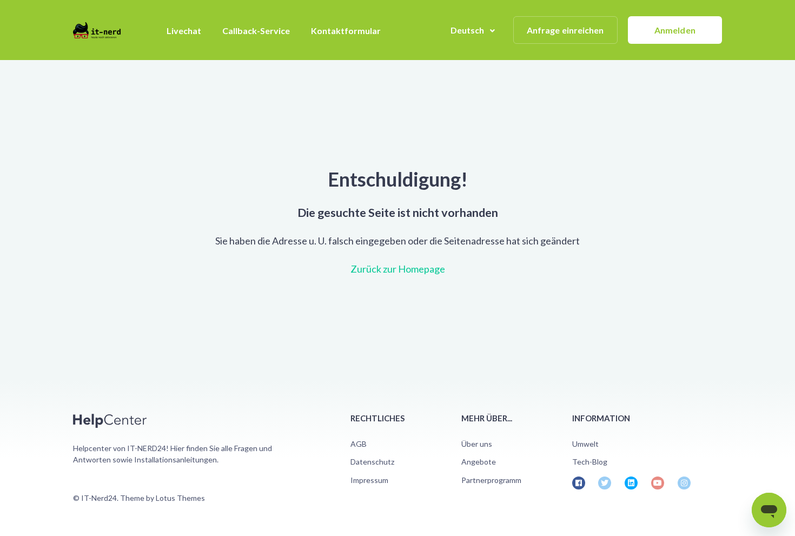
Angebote (478, 461)
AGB (358, 443)
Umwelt (585, 443)
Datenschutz (372, 461)
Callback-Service (256, 30)
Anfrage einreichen (565, 30)
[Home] (101, 30)
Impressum (369, 480)
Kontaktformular (346, 30)
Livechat (184, 30)
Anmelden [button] (674, 30)
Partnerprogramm (491, 480)
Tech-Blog (589, 461)
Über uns (476, 443)
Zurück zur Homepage (397, 269)
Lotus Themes (180, 497)
